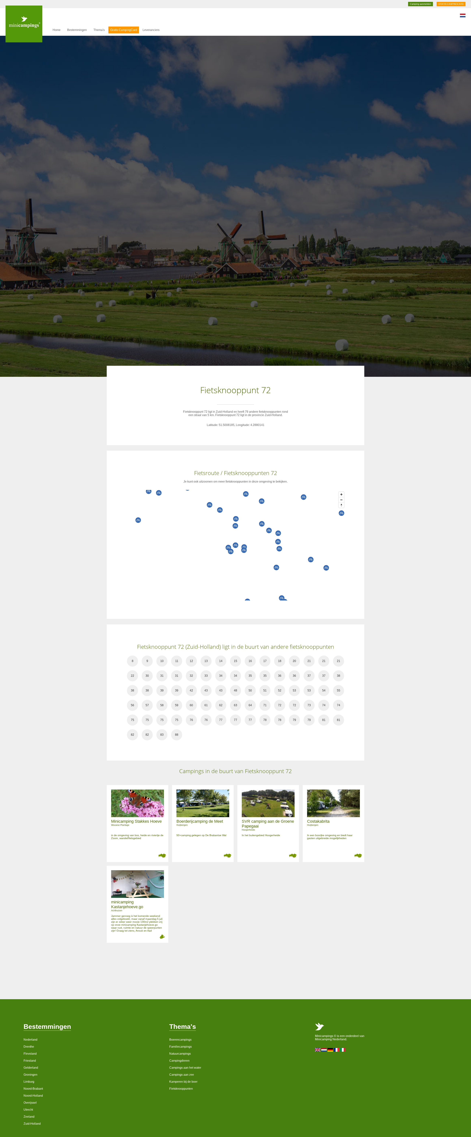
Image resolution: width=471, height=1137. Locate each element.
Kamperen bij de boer (183, 1081)
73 (309, 705)
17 (265, 661)
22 (132, 675)
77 (220, 720)
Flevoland (30, 1053)
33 (206, 675)
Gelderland (31, 1067)
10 (162, 661)
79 (294, 720)
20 (294, 661)
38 (338, 675)
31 (162, 675)
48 (235, 690)
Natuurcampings (180, 1053)
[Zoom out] (341, 499)
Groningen (30, 1074)
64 (250, 705)
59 (176, 705)
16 (250, 661)
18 (279, 661)
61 (206, 705)
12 (191, 661)
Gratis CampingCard (123, 30)
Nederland (30, 1039)
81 (323, 720)
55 (338, 690)
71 (265, 705)
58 (162, 705)
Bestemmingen (77, 30)
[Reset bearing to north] (341, 505)
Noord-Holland (33, 1095)
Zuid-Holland (32, 1123)
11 (176, 661)
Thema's (99, 30)
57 (147, 705)
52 (279, 690)
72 (279, 705)
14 (220, 661)
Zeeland (29, 1116)
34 (220, 675)
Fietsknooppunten (181, 1088)
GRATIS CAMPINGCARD (451, 4)
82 (132, 734)
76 (191, 720)
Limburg (29, 1081)
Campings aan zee (181, 1074)
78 (265, 720)
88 (176, 734)
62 (220, 705)
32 (191, 675)
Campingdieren (179, 1060)
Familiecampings (180, 1046)
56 (132, 705)
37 (309, 675)
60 (191, 705)
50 (250, 690)
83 (162, 734)
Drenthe (29, 1046)
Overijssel (30, 1102)
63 (235, 705)
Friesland (30, 1060)
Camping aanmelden (420, 4)
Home (57, 30)
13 (206, 661)
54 (323, 690)
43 (206, 690)
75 (132, 720)
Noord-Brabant (33, 1088)
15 (235, 661)
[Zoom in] (341, 494)
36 (279, 675)
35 (250, 675)
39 (162, 690)
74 (323, 705)
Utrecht (28, 1109)
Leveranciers (151, 30)
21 (309, 661)
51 (265, 690)
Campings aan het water (185, 1067)
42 (191, 690)
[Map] (239, 545)
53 (294, 690)
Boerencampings (180, 1039)
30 (147, 675)
